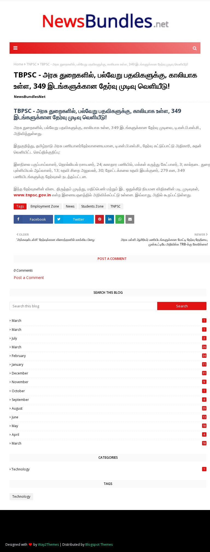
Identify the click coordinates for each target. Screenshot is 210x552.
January (109, 364)
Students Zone (92, 206)
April (108, 434)
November (108, 382)
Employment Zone (45, 206)
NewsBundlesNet (30, 96)
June (109, 417)
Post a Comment (29, 277)
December (109, 373)
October (108, 391)
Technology (108, 469)
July (108, 338)
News (70, 206)
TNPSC (32, 64)
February (109, 355)
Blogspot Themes (99, 544)
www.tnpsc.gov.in (32, 194)
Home (18, 64)
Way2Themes (48, 544)
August (109, 408)
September (108, 399)
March (108, 320)
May (109, 426)
